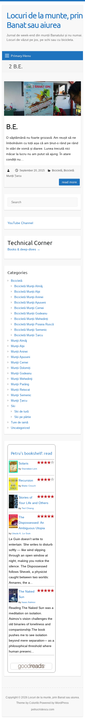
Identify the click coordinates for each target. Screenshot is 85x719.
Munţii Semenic (21, 395)
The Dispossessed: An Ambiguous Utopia (32, 522)
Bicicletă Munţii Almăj (28, 286)
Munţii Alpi (17, 346)
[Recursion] (13, 480)
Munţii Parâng (20, 384)
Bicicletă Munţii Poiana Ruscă (34, 324)
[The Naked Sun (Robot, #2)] (13, 591)
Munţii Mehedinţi (21, 379)
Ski (13, 406)
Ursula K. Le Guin (21, 533)
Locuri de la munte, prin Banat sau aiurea (45, 20)
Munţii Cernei (19, 362)
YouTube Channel (20, 223)
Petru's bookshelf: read (31, 453)
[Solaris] (13, 463)
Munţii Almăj (19, 340)
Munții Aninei (19, 351)
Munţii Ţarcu (19, 400)
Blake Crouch (29, 485)
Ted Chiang (28, 508)
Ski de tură (21, 411)
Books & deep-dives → (23, 249)
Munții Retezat (20, 389)
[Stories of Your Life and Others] (13, 497)
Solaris (23, 463)
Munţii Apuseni (20, 357)
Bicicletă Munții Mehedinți (31, 319)
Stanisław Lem (29, 468)
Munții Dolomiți (20, 368)
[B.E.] (42, 98)
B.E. (12, 126)
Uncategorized (20, 428)
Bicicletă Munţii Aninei (28, 297)
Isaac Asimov (28, 602)
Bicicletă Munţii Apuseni (30, 302)
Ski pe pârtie (22, 417)
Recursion (26, 480)
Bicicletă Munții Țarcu (28, 335)
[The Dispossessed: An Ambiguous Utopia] (13, 517)
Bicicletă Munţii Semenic (30, 329)
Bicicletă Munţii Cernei (29, 308)
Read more (69, 182)
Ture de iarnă (19, 422)
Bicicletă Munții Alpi (27, 291)
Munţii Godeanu (21, 373)
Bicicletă (57, 170)
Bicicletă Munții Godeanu (30, 313)
